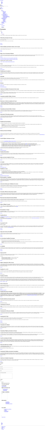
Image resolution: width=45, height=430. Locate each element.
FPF (25, 144)
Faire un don (1, 24)
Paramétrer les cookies (3, 60)
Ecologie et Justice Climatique (6, 16)
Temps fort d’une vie (4, 18)
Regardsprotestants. (9, 218)
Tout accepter (10, 60)
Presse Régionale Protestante (9, 403)
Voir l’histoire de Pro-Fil (10, 227)
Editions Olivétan (2, 85)
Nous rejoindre (6, 411)
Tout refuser (7, 60)
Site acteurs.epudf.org (5, 389)
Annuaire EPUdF (5, 390)
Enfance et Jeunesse (5, 15)
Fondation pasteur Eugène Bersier (5, 216)
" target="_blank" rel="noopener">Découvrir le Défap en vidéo (7, 61)
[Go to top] (0, 380)
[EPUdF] (1, 5)
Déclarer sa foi (4, 13)
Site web (1, 43)
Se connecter (1, 0)
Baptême (4, 19)
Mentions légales (3, 426)
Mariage (4, 20)
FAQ (2, 428)
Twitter (6, 281)
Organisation (4, 11)
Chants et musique (5, 17)
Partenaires (5, 410)
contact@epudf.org (4, 386)
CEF (26, 143)
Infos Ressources (8, 402)
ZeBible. (17, 206)
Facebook (1, 44)
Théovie (5, 409)
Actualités (3, 22)
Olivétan (1, 84)
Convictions (4, 12)
